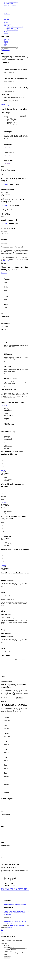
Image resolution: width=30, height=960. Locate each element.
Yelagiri (21, 911)
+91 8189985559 (8, 3)
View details (4, 184)
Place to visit (7, 24)
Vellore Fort (15, 911)
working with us (21, 921)
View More (4, 273)
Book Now (6, 260)
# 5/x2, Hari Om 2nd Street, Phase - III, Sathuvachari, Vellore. (15, 889)
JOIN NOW (4, 405)
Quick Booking (5, 105)
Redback (9, 927)
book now (6, 19)
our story (6, 921)
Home (5, 21)
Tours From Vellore (12, 30)
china (5, 44)
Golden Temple (8, 911)
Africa (5, 45)
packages (6, 922)
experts (24, 904)
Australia (6, 39)
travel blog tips (13, 921)
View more (7, 147)
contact (6, 33)
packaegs (15, 904)
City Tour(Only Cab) (12, 28)
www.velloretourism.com (17, 925)
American (6, 42)
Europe (6, 41)
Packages (6, 25)
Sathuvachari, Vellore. (10, 5)
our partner (12, 922)
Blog (5, 31)
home (5, 904)
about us (6, 22)
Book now (7, 14)
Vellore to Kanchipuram (14, 912)
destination (10, 904)
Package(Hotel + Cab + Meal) (15, 27)
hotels (20, 904)
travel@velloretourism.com (11, 2)
